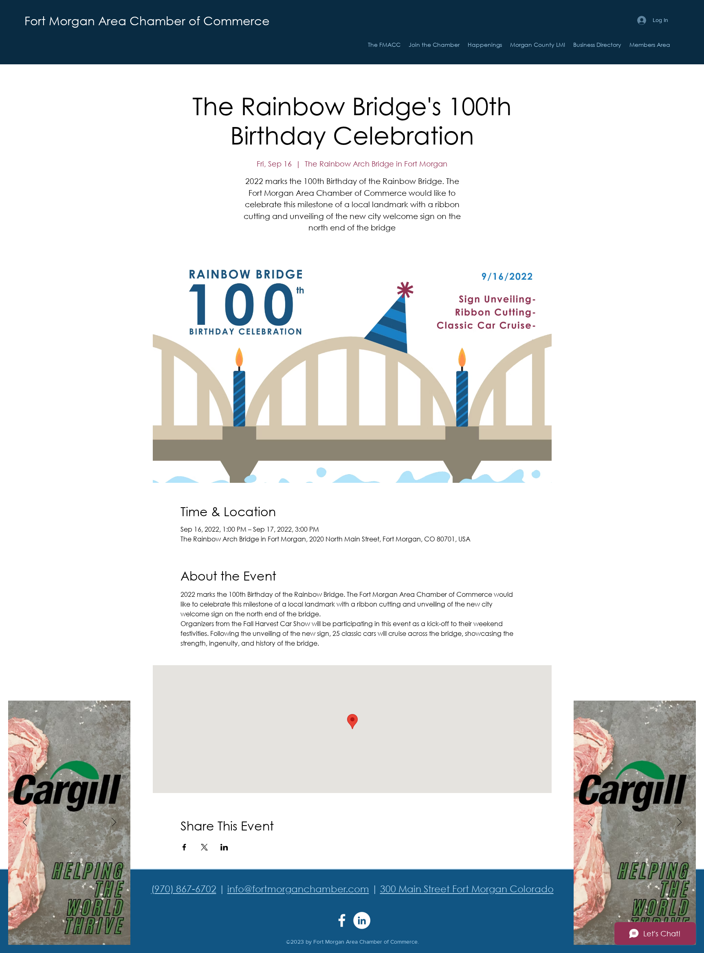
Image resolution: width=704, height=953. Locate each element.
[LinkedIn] (361, 920)
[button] (485, 45)
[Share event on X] (204, 847)
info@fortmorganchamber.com (298, 888)
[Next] (114, 823)
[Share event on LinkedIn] (224, 847)
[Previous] (25, 823)
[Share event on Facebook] (184, 847)
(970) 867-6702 (183, 888)
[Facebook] (341, 920)
